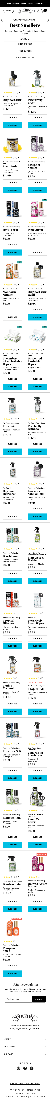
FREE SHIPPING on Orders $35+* (25, 1084)
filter (27, 39)
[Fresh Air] (12, 405)
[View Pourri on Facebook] (25, 1068)
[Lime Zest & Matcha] (37, 535)
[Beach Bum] (12, 535)
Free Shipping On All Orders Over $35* (25, 4)
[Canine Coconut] (12, 665)
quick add (12, 117)
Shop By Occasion (25, 57)
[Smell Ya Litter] (37, 797)
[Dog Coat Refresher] (12, 470)
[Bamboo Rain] (12, 797)
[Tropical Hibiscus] (12, 600)
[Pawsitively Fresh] (37, 79)
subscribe (12, 125)
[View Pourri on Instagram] (18, 1068)
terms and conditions (25, 1093)
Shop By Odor (25, 51)
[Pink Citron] (37, 209)
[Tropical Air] (37, 665)
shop (8, 11)
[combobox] (34, 11)
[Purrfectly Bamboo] (37, 405)
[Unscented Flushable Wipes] (37, 336)
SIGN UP (39, 999)
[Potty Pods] (12, 144)
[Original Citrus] (12, 79)
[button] (25, 20)
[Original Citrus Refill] (37, 271)
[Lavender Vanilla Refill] (37, 470)
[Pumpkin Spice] (12, 928)
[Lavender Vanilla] (37, 144)
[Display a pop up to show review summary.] (20, 93)
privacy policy (17, 1090)
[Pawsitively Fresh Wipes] (37, 600)
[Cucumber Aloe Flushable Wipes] (12, 336)
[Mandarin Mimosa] (12, 271)
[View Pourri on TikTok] (31, 1068)
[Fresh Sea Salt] (12, 730)
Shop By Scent (25, 44)
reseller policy (37, 1097)
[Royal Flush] (12, 209)
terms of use (33, 1090)
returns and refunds (16, 1097)
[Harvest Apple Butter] (37, 863)
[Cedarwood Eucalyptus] (37, 730)
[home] (25, 10)
